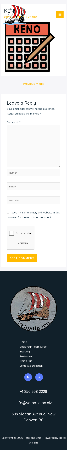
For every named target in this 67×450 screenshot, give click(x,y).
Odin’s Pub (26, 361)
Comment (13, 122)
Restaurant (26, 356)
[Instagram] (39, 377)
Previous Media (33, 84)
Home (23, 342)
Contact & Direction (31, 365)
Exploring (25, 351)
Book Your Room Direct (33, 346)
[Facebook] (28, 377)
